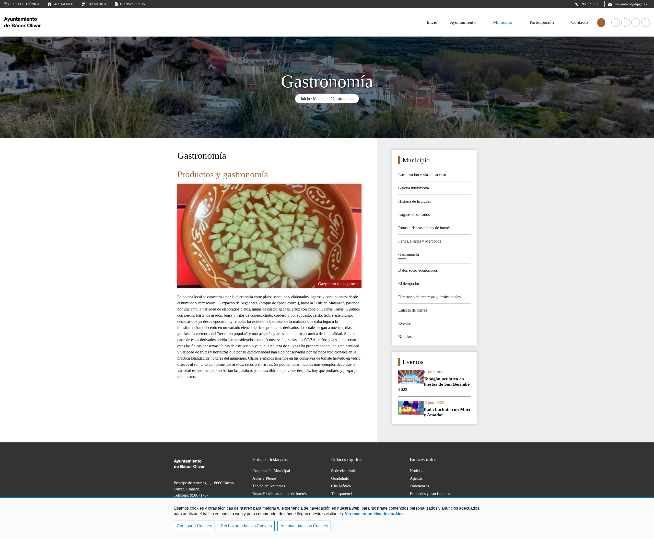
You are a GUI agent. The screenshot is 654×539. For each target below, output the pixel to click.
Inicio (305, 98)
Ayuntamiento (463, 22)
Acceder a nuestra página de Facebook (615, 22)
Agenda (416, 478)
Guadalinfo (63, 4)
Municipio (502, 22)
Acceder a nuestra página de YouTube (625, 22)
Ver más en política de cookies (374, 514)
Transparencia (132, 4)
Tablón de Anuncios (268, 486)
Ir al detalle (434, 381)
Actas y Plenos (264, 478)
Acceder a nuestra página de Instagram (645, 22)
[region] (327, 518)
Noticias (416, 470)
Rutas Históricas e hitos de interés (279, 493)
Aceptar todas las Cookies (304, 526)
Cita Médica (341, 486)
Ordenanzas (419, 486)
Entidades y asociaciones (430, 493)
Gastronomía (343, 98)
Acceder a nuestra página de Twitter (635, 22)
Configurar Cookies (194, 526)
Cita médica (96, 4)
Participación (542, 22)
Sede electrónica (24, 4)
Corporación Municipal (271, 470)
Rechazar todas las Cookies (246, 526)
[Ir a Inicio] (42, 22)
